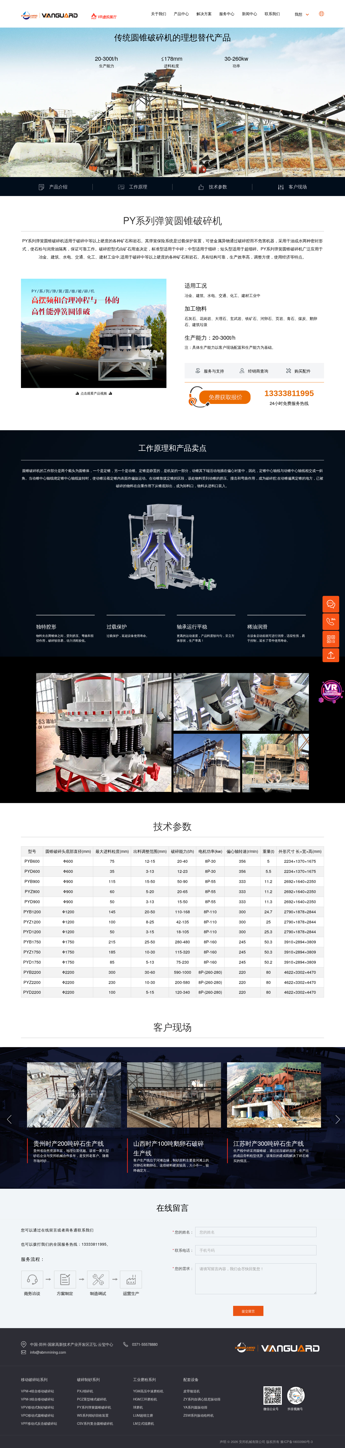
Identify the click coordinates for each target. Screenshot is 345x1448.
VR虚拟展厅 (107, 16)
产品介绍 (58, 186)
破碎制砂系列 (88, 1379)
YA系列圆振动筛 (195, 1407)
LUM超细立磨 (143, 1415)
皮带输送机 (191, 1391)
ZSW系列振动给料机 (198, 1415)
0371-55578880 (145, 1344)
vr (327, 691)
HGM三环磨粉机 (145, 1399)
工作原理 (138, 186)
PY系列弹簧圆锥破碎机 (94, 1407)
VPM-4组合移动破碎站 (37, 1391)
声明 (223, 1441)
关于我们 (158, 13)
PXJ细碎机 (85, 1391)
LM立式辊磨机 (143, 1423)
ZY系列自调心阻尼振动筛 (201, 1399)
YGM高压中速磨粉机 (148, 1391)
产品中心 (181, 13)
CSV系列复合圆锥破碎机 (95, 1423)
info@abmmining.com (48, 1352)
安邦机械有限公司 (252, 1441)
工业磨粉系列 (144, 1379)
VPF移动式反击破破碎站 (39, 1423)
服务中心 (226, 13)
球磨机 (138, 1407)
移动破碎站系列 (34, 1379)
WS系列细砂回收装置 (93, 1415)
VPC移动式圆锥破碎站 (37, 1415)
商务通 (71, 1230)
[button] (8, 1117)
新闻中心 (249, 13)
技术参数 (218, 186)
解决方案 (204, 13)
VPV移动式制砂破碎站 (37, 1407)
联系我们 (272, 13)
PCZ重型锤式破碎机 (92, 1399)
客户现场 (298, 186)
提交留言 (248, 1311)
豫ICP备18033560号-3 (296, 1441)
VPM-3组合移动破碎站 (37, 1399)
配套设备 (191, 1379)
